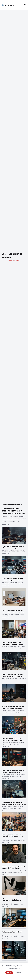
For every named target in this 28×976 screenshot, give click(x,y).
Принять (9, 972)
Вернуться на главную (14, 260)
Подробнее (18, 972)
